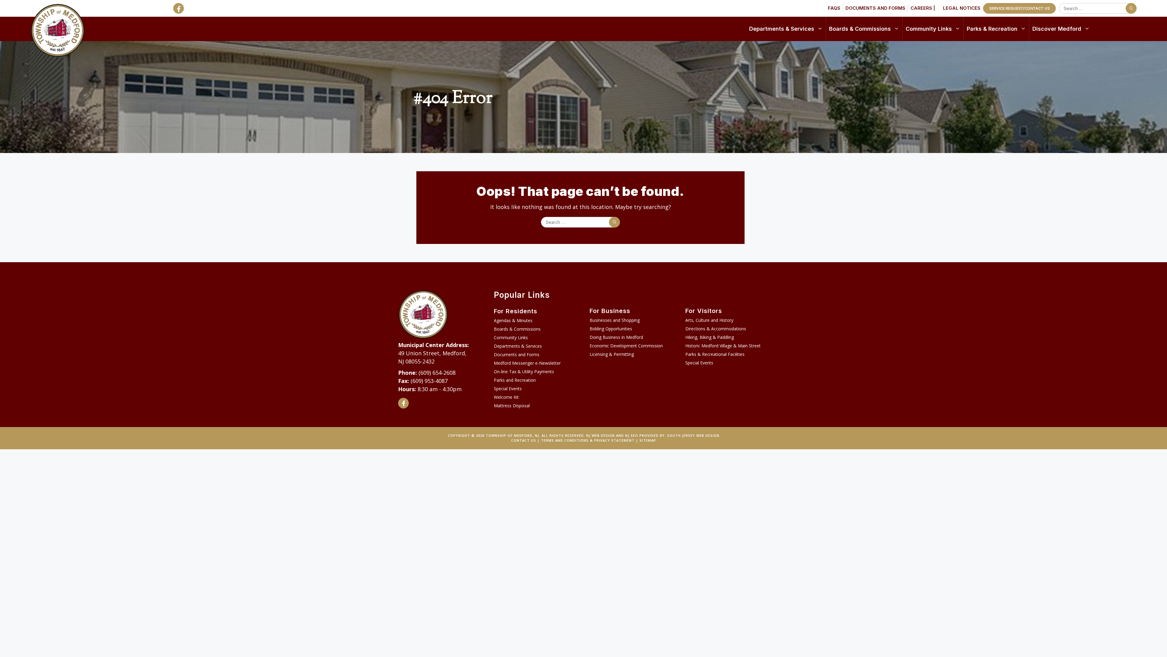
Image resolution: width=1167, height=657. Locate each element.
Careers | (923, 8)
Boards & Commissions (860, 29)
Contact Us (523, 440)
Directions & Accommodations (715, 329)
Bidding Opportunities (611, 329)
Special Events (508, 388)
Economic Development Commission (626, 346)
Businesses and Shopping (615, 320)
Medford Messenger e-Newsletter (527, 363)
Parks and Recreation (515, 380)
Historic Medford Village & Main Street (723, 346)
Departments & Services (781, 29)
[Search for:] (1096, 8)
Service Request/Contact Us (1019, 8)
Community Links (929, 29)
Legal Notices (961, 8)
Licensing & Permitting (612, 354)
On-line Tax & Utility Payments (524, 371)
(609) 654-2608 (437, 372)
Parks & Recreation (992, 29)
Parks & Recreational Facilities (715, 354)
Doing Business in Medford (616, 337)
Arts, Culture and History (709, 320)
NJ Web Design (600, 435)
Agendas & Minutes (513, 320)
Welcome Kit (506, 397)
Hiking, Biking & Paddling (709, 337)
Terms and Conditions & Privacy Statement (588, 440)
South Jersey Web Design (693, 435)
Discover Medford (1056, 29)
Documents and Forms (875, 8)
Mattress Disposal (512, 405)
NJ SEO (631, 435)
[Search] (1131, 8)
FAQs (834, 8)
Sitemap (647, 440)
